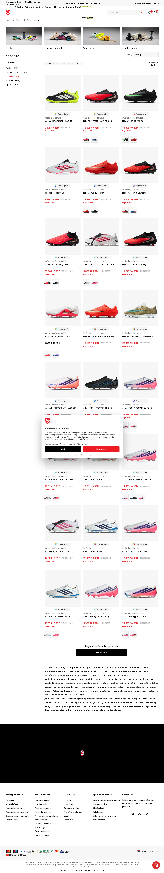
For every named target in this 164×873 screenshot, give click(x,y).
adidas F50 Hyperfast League (97, 616)
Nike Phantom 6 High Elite (57, 264)
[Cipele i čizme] (140, 36)
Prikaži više (101, 652)
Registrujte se (152, 3)
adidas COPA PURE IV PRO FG (58, 616)
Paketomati (98, 812)
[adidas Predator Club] (63, 165)
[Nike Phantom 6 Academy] (140, 236)
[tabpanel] (23, 38)
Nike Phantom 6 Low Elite (134, 192)
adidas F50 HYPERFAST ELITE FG (137, 408)
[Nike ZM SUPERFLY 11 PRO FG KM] (140, 308)
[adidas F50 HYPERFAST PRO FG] (101, 380)
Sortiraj (129, 54)
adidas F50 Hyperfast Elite (134, 616)
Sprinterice (13, 80)
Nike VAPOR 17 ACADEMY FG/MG (98, 336)
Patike (12, 68)
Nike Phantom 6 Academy (134, 264)
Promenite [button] (154, 851)
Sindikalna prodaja (71, 808)
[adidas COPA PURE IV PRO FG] (63, 588)
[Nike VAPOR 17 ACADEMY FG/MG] (101, 308)
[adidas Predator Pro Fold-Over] (63, 523)
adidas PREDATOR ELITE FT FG (59, 479)
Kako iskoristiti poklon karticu (18, 816)
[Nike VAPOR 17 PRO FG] (140, 93)
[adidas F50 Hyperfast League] (101, 588)
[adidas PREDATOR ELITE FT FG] (55, 497)
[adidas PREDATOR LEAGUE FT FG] (101, 236)
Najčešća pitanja (42, 835)
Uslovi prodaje (41, 804)
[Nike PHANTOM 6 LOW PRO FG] (101, 93)
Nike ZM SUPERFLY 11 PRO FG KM (137, 336)
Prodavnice (68, 819)
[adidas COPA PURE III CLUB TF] (63, 93)
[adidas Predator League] (94, 282)
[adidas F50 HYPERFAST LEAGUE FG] (63, 380)
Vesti (66, 816)
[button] (23, 7)
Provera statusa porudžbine (46, 816)
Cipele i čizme (14, 84)
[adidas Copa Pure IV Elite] (101, 523)
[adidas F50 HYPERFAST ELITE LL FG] (133, 634)
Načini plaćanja (12, 804)
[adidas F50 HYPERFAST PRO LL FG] (140, 523)
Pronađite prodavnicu (73, 812)
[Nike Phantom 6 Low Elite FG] (133, 210)
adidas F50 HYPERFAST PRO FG (97, 408)
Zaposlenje (68, 804)
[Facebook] (125, 814)
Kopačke (12, 76)
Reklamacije (40, 827)
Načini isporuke (12, 819)
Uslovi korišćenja (42, 800)
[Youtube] (139, 814)
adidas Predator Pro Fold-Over (59, 551)
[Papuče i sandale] (62, 36)
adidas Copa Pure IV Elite (95, 551)
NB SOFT (87, 870)
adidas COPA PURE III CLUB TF (58, 121)
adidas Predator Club (54, 192)
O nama (67, 800)
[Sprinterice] (101, 36)
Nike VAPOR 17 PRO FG (133, 121)
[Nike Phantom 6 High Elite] (63, 236)
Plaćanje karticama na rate (17, 812)
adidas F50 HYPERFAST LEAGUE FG (61, 408)
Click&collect (98, 808)
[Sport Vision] (8, 12)
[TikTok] (146, 814)
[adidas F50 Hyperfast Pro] (141, 497)
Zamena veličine (41, 819)
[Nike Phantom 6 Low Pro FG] (94, 139)
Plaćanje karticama (14, 808)
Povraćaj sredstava (43, 823)
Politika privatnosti (43, 808)
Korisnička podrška (43, 812)
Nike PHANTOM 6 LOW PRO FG (97, 121)
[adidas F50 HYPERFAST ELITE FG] (140, 380)
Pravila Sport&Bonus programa (106, 800)
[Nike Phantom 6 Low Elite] (140, 165)
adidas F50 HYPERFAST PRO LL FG (137, 551)
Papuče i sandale (16, 72)
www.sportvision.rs (71, 870)
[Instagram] (132, 814)
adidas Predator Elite (93, 479)
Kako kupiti (10, 800)
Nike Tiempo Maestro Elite (57, 336)
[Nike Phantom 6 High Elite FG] (55, 282)
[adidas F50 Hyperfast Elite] (133, 425)
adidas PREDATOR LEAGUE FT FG (98, 264)
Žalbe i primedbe (42, 831)
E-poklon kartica (100, 804)
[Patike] (24, 36)
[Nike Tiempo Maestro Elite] (63, 308)
